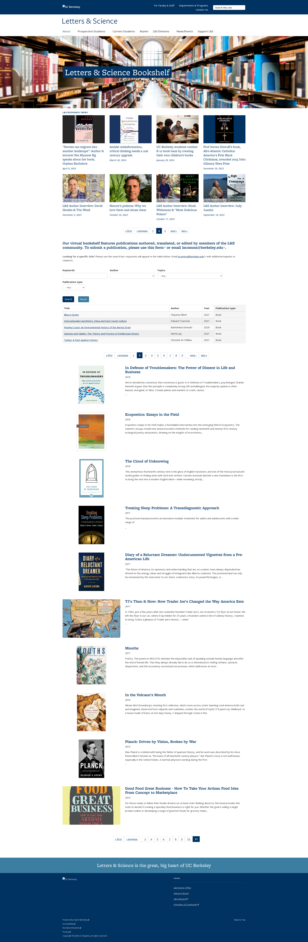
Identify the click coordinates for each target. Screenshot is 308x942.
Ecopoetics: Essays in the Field (152, 414)
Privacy (67, 931)
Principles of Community (186, 904)
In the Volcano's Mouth (145, 694)
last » (186, 231)
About (67, 31)
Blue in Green (71, 314)
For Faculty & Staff (164, 5)
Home (177, 878)
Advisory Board (181, 893)
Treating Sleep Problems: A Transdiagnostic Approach (172, 507)
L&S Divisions (161, 31)
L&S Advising (181, 899)
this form (157, 247)
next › (175, 231)
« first (129, 231)
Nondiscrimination (72, 927)
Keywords (69, 270)
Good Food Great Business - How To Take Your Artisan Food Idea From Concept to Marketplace (181, 790)
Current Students (124, 31)
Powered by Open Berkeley (76, 919)
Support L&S (205, 31)
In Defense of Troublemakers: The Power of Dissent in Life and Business (180, 369)
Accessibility (69, 923)
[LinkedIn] (71, 884)
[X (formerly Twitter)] (65, 884)
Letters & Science (90, 21)
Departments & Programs (193, 5)
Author (114, 270)
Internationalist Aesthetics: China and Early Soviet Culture (95, 321)
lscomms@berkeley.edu (203, 247)
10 (189, 839)
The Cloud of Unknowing (147, 461)
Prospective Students (92, 31)
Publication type (72, 281)
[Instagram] (78, 884)
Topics (161, 270)
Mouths (131, 648)
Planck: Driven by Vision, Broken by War (160, 741)
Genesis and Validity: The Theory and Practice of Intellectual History (101, 333)
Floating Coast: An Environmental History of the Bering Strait (97, 327)
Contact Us (202, 9)
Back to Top (239, 919)
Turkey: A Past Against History (81, 340)
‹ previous (143, 231)
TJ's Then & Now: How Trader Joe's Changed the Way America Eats (184, 601)
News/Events (185, 31)
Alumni (144, 31)
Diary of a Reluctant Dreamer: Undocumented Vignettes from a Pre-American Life (184, 556)
